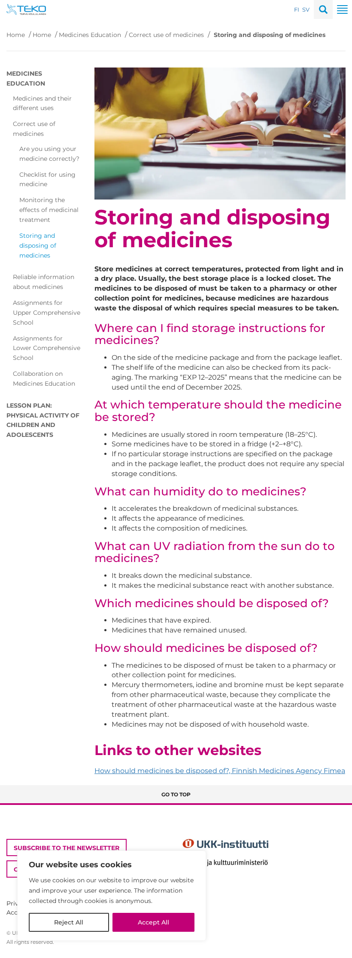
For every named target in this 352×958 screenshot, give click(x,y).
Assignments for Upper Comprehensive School (46, 312)
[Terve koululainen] (26, 9)
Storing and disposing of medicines (37, 245)
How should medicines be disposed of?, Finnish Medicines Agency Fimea (219, 771)
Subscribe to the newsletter (66, 848)
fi (296, 9)
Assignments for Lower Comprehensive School (46, 348)
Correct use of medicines (166, 35)
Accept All (153, 922)
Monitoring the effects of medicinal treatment (49, 210)
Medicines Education (90, 35)
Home (15, 35)
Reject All (68, 922)
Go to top (176, 794)
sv (306, 9)
